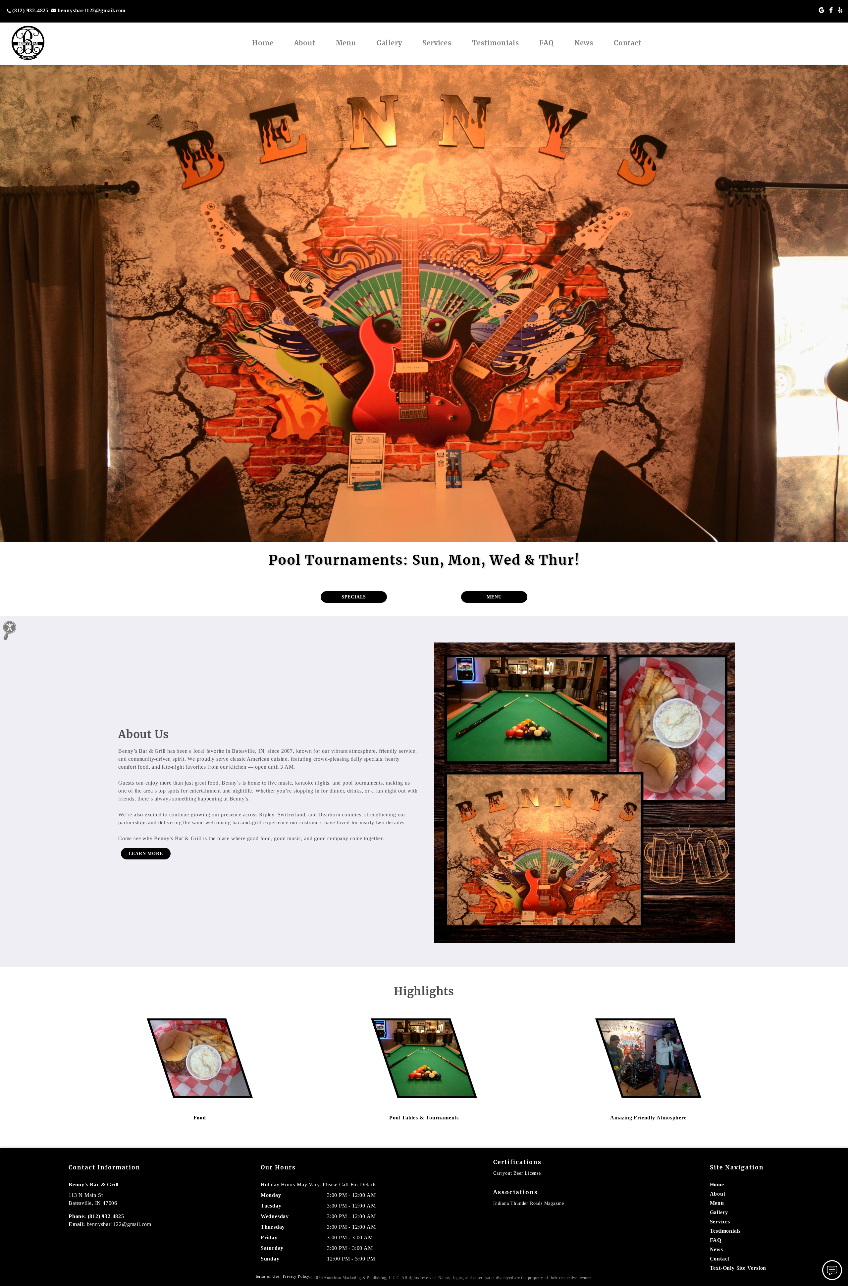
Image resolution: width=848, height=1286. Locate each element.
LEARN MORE (146, 853)
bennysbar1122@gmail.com (92, 10)
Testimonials (495, 43)
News (583, 43)
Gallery (389, 43)
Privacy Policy (296, 1276)
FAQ (546, 43)
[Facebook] (831, 10)
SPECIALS (354, 596)
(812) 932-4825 (30, 10)
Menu (346, 43)
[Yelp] (840, 10)
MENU (494, 596)
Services (436, 43)
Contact (627, 43)
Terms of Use (267, 1276)
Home (262, 43)
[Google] (821, 10)
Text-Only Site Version (738, 1268)
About (304, 43)
